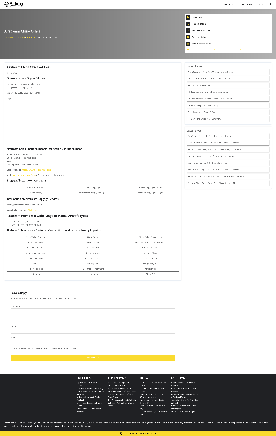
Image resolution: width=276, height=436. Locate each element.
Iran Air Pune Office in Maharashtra (204, 118)
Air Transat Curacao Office (200, 85)
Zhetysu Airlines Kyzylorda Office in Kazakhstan (210, 98)
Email (14, 337)
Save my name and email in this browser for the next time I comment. (45, 348)
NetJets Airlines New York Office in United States (210, 72)
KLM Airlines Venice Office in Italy (90, 388)
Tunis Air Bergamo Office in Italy (203, 105)
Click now (32, 210)
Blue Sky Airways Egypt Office (201, 112)
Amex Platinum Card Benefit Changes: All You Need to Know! (216, 176)
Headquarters (246, 4)
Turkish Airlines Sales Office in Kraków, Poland (209, 78)
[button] (271, 4)
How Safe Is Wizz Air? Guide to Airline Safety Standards (213, 142)
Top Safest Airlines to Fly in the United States (209, 136)
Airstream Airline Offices (24, 175)
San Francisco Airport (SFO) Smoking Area (207, 163)
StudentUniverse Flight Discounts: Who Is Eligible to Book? (215, 149)
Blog (261, 4)
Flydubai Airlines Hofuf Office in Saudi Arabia (209, 92)
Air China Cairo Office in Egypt (183, 411)
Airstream (31, 37)
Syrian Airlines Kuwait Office (119, 388)
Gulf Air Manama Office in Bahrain (122, 400)
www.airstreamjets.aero (201, 30)
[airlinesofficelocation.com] (14, 4)
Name (14, 326)
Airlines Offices (227, 4)
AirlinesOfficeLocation (14, 37)
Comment (16, 306)
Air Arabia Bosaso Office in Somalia (122, 391)
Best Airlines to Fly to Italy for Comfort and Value (211, 156)
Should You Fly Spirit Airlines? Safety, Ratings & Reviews (214, 169)
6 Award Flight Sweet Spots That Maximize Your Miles (213, 183)
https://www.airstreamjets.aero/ (37, 169)
